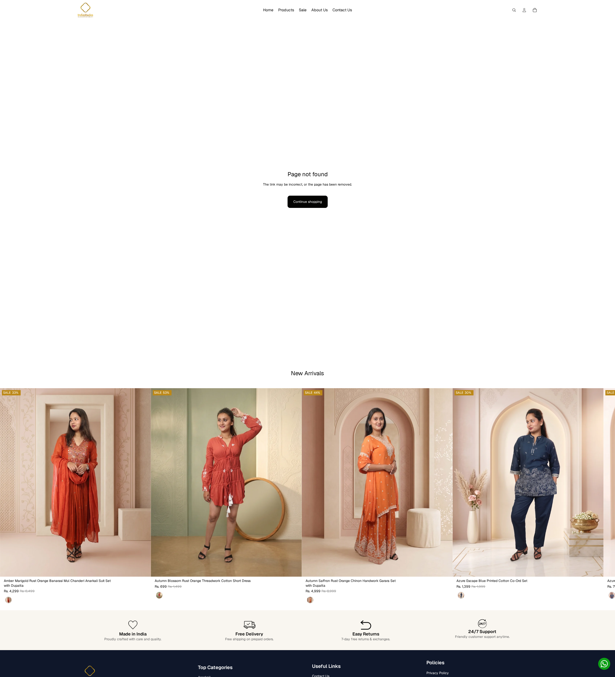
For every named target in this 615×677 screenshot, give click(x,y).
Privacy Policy (437, 673)
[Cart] (534, 10)
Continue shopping (307, 201)
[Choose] (143, 569)
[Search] (514, 10)
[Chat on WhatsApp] (604, 664)
